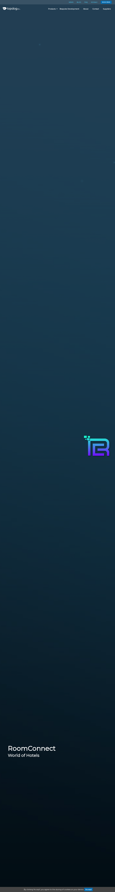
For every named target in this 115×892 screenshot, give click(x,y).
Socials (94, 2)
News (71, 2)
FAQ (86, 2)
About (85, 9)
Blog (79, 2)
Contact (95, 9)
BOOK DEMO (106, 2)
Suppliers (107, 9)
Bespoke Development (69, 9)
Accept (88, 889)
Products (52, 9)
